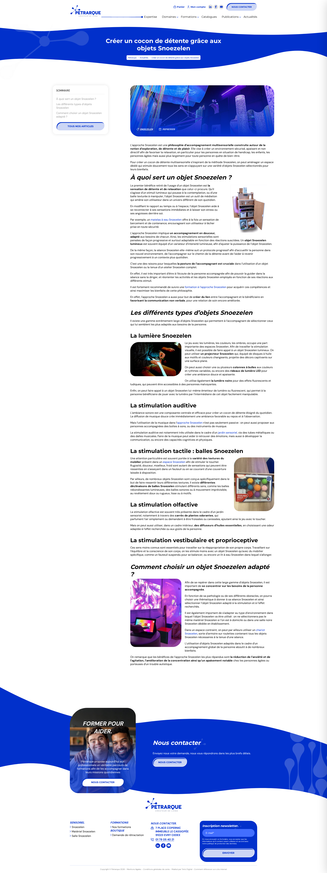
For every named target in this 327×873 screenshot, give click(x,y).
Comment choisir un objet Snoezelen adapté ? (79, 114)
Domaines (169, 16)
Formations (189, 16)
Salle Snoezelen (81, 836)
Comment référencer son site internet (210, 869)
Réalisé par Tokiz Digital (182, 869)
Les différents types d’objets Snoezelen (74, 106)
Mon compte (198, 7)
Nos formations (121, 827)
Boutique (117, 830)
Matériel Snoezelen (83, 831)
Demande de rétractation (128, 835)
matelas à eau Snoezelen (166, 219)
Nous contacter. (163, 823)
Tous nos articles (81, 126)
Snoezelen (146, 129)
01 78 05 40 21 (164, 839)
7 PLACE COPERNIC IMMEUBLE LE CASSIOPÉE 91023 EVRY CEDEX (172, 831)
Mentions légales (134, 869)
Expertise (150, 16)
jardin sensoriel (227, 432)
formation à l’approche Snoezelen (205, 287)
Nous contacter (242, 7)
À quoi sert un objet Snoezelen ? (76, 99)
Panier (181, 7)
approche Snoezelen (190, 422)
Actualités (250, 16)
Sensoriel (77, 822)
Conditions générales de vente (156, 869)
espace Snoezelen (174, 462)
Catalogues (209, 16)
